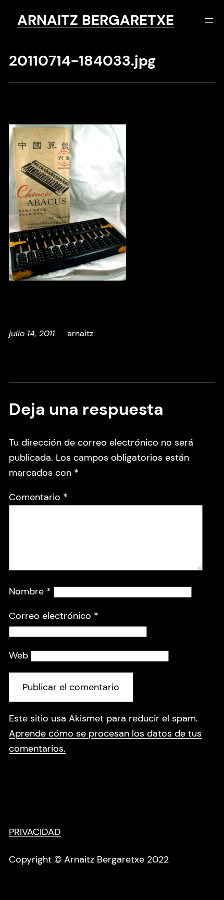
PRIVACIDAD (35, 832)
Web (18, 655)
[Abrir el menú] (209, 20)
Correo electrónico (53, 616)
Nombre (30, 591)
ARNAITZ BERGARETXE (95, 20)
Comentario (38, 497)
